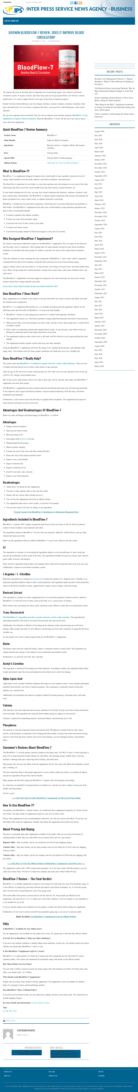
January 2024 (100, 253)
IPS (10, 1011)
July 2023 (98, 265)
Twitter (100, 1072)
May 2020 (98, 358)
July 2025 (98, 184)
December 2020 (101, 329)
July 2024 (98, 232)
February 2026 (100, 155)
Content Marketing (11, 21)
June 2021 (98, 305)
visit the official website (40, 1002)
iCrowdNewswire (54, 41)
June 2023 (98, 269)
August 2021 (99, 297)
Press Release (10, 1020)
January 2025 (100, 208)
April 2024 (99, 244)
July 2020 (98, 350)
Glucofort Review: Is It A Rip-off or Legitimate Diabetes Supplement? (29, 1052)
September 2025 (101, 176)
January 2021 (100, 325)
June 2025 (98, 188)
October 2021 (100, 289)
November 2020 (101, 334)
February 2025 (100, 204)
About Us (7, 1076)
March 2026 (99, 151)
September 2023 (101, 261)
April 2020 (99, 362)
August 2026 (99, 131)
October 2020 (100, 338)
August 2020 (99, 346)
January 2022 (100, 277)
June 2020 (98, 354)
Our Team (52, 1072)
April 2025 (99, 196)
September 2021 (101, 293)
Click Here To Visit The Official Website (62, 163)
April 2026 (99, 147)
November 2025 (101, 167)
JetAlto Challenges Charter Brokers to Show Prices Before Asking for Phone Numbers (114, 99)
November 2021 (101, 285)
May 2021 (98, 309)
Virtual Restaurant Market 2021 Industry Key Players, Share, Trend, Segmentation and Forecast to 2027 (63, 1054)
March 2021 (99, 317)
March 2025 (99, 200)
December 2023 (101, 257)
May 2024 (98, 240)
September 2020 (101, 342)
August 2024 (99, 228)
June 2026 (98, 139)
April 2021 (99, 313)
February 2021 (100, 321)
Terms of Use (53, 1076)
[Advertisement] (115, 47)
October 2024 (100, 220)
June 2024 (98, 236)
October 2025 (100, 172)
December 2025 (101, 163)
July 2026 (98, 135)
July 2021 (98, 301)
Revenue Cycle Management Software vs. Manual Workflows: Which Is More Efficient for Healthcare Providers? (114, 81)
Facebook (101, 1076)
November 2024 (101, 216)
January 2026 (100, 159)
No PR (5, 1011)
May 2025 (98, 192)
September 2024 (101, 224)
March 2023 (99, 273)
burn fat (25, 439)
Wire (15, 1011)
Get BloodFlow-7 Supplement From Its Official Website (53, 916)
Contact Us (8, 1072)
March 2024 (99, 248)
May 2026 (98, 143)
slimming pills (37, 579)
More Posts (23, 1035)
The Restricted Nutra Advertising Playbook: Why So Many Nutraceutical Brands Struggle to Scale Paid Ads (115, 91)
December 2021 (101, 281)
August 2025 (99, 180)
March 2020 (99, 366)
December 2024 (101, 212)
